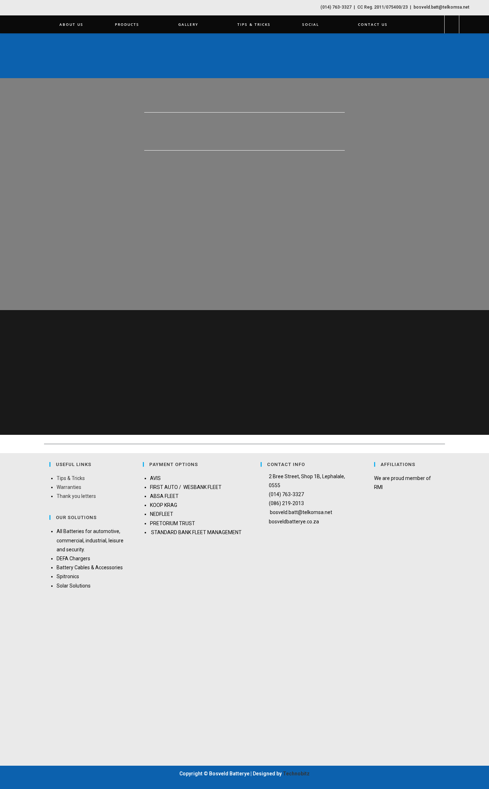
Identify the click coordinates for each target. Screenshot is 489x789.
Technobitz (296, 773)
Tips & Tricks (71, 478)
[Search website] (452, 25)
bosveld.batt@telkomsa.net (440, 7)
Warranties (69, 487)
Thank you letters (76, 496)
